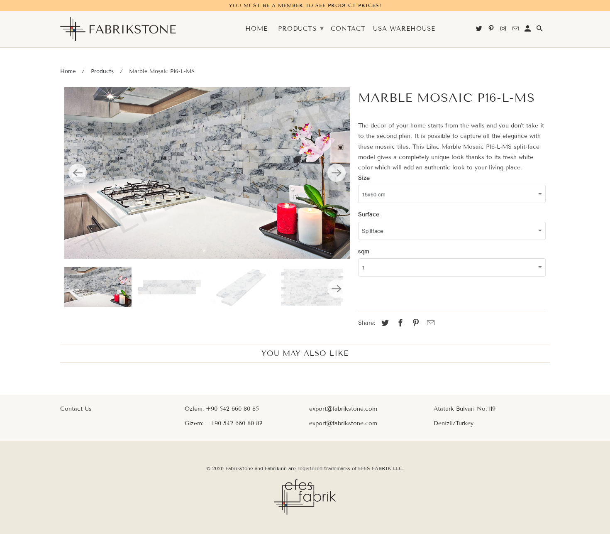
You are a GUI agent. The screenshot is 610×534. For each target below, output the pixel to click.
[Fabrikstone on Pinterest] (491, 30)
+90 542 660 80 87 (236, 423)
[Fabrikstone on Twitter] (479, 30)
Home (68, 71)
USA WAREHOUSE (404, 28)
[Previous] (77, 173)
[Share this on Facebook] (399, 323)
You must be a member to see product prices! (305, 5)
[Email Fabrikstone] (516, 30)
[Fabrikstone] (118, 29)
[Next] (336, 173)
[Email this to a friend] (429, 323)
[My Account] (528, 30)
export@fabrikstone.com (343, 408)
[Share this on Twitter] (383, 323)
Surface (368, 214)
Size (364, 177)
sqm (363, 251)
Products (102, 71)
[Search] (540, 30)
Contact (348, 28)
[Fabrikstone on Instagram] (504, 30)
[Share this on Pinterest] (414, 323)
